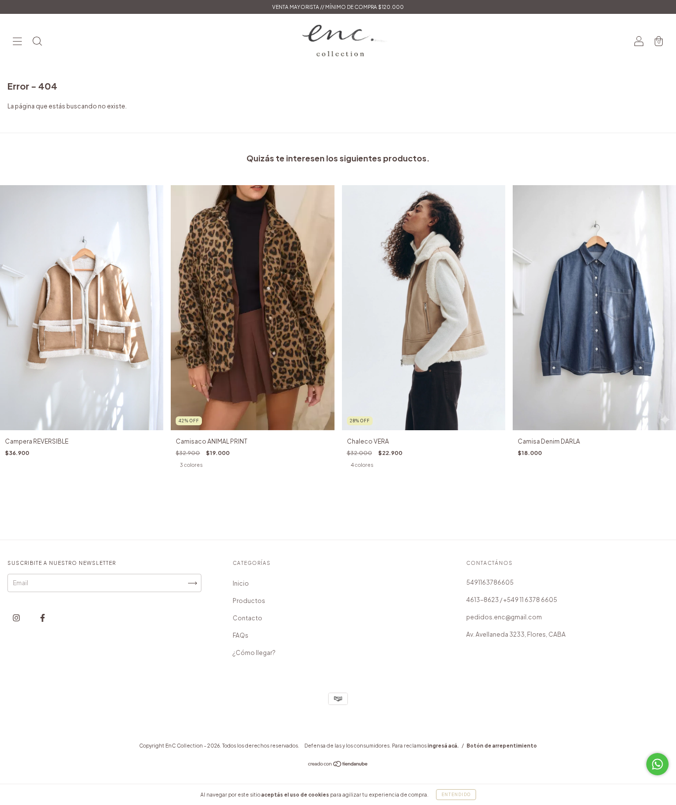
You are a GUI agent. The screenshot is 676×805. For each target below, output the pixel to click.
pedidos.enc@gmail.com (504, 617)
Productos (249, 600)
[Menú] (17, 42)
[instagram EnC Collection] (16, 618)
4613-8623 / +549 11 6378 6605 (511, 600)
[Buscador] (37, 42)
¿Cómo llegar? (254, 652)
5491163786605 (490, 582)
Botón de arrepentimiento (502, 746)
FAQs (240, 635)
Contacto (247, 618)
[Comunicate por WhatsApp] (657, 764)
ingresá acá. (443, 746)
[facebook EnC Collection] (42, 618)
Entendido (456, 794)
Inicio (241, 583)
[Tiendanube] (338, 765)
